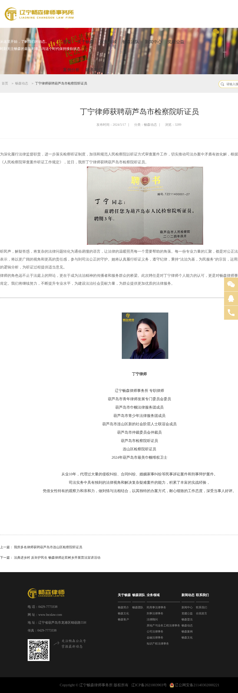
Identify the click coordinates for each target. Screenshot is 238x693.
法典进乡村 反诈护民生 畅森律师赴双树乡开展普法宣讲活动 (57, 557)
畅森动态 (21, 83)
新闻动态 (188, 595)
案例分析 (71, 70)
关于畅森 (85, 41)
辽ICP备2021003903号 (149, 685)
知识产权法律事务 (158, 643)
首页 (67, 41)
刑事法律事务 (155, 613)
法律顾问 (152, 619)
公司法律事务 (155, 631)
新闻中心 (153, 41)
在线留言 (201, 613)
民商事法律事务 (156, 607)
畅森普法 (187, 619)
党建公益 (176, 41)
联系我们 (94, 70)
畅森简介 (123, 607)
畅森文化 (123, 613)
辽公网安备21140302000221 (197, 685)
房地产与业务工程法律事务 (163, 625)
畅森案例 (187, 631)
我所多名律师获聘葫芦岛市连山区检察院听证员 (48, 547)
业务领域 (108, 41)
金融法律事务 (155, 637)
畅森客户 (123, 619)
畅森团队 (130, 41)
